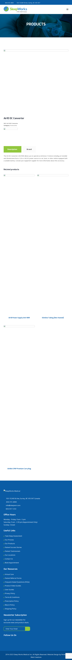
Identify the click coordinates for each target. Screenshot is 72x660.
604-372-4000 (9, 3)
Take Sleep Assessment (13, 536)
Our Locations (10, 555)
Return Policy (10, 605)
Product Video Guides (13, 586)
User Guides (9, 589)
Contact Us (9, 559)
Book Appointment (12, 563)
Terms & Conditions (12, 597)
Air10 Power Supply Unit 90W (19, 318)
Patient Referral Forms (13, 578)
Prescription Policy (12, 601)
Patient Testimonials (12, 551)
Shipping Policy (10, 609)
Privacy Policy (10, 593)
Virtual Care (9, 574)
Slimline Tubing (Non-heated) (53, 318)
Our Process (9, 540)
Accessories (13, 125)
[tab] (12, 149)
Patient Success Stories (13, 547)
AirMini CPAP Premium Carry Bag (19, 469)
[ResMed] (11, 135)
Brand (29, 149)
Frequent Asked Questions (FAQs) (17, 582)
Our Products (10, 543)
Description (12, 149)
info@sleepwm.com (13, 505)
